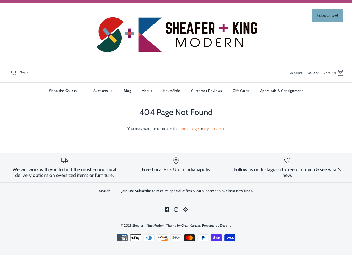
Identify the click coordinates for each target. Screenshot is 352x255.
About (147, 90)
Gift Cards (241, 90)
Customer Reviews (206, 90)
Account (296, 73)
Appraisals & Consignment (281, 90)
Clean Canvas (191, 225)
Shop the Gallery (65, 90)
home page (189, 128)
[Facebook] (167, 209)
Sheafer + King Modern (148, 225)
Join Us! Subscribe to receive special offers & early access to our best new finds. (187, 190)
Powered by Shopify (216, 225)
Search (105, 190)
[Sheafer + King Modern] (176, 12)
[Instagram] (176, 209)
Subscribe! (327, 15)
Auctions (103, 90)
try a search (214, 128)
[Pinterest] (185, 209)
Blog (127, 90)
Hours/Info (171, 90)
